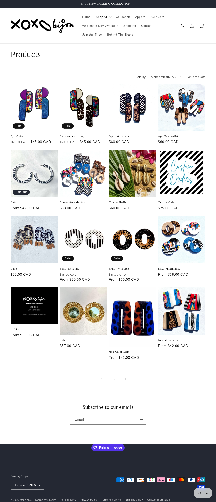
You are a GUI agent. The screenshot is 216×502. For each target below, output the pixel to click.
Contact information (158, 499)
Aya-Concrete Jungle (73, 136)
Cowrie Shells (117, 202)
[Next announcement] (204, 4)
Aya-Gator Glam (119, 136)
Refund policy (68, 499)
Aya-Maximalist (168, 136)
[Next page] (125, 379)
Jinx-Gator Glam (119, 351)
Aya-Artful (17, 136)
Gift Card (16, 329)
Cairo (14, 202)
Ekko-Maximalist (169, 268)
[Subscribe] (141, 420)
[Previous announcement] (12, 4)
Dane (14, 268)
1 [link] (91, 379)
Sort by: (141, 77)
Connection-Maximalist (75, 202)
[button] (103, 16)
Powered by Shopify (44, 500)
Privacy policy (89, 499)
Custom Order (166, 202)
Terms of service (111, 499)
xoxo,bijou (26, 500)
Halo (63, 340)
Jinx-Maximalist (168, 340)
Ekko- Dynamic (69, 268)
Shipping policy (134, 499)
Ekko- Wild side (119, 268)
